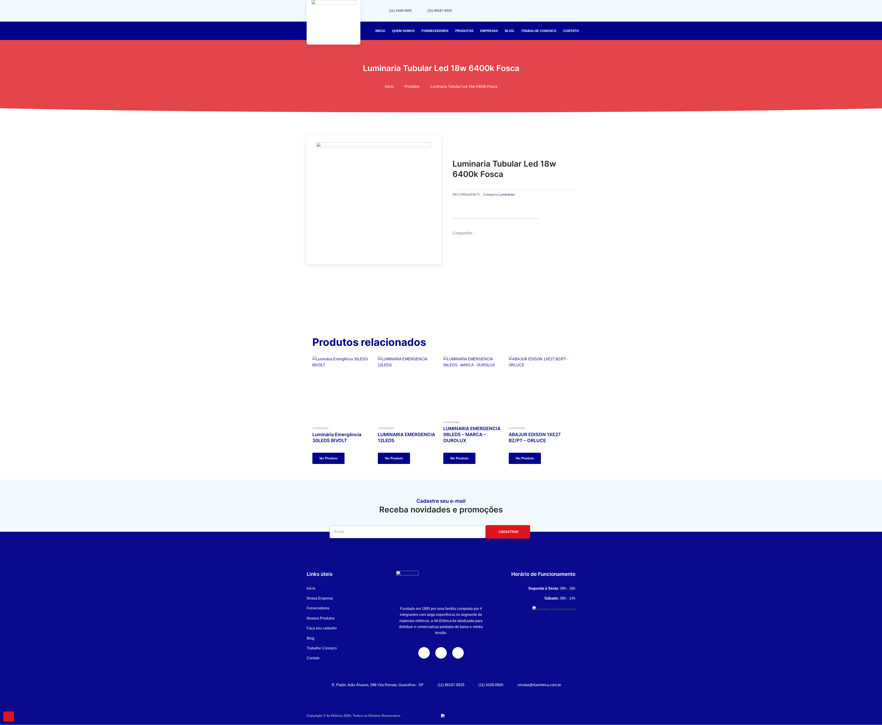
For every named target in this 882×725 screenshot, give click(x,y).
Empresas (489, 31)
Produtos (464, 31)
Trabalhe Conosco (538, 31)
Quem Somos (403, 31)
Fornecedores (434, 31)
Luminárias (506, 194)
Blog (509, 31)
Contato (571, 31)
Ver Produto (328, 458)
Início (380, 31)
